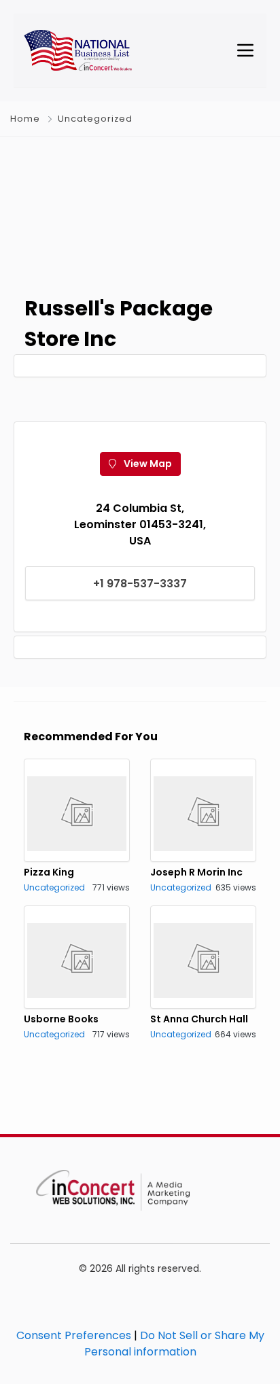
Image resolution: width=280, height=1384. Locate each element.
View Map (147, 463)
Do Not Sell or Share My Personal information (174, 1344)
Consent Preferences (73, 1335)
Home (25, 118)
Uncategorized (95, 118)
